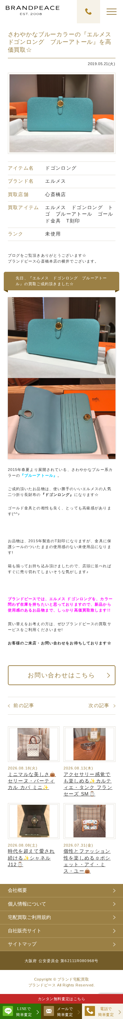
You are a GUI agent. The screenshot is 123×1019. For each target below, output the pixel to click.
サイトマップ (22, 944)
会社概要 (17, 890)
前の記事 (23, 705)
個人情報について (27, 904)
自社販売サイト (24, 930)
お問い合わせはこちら (61, 675)
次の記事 (98, 705)
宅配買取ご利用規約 (29, 917)
